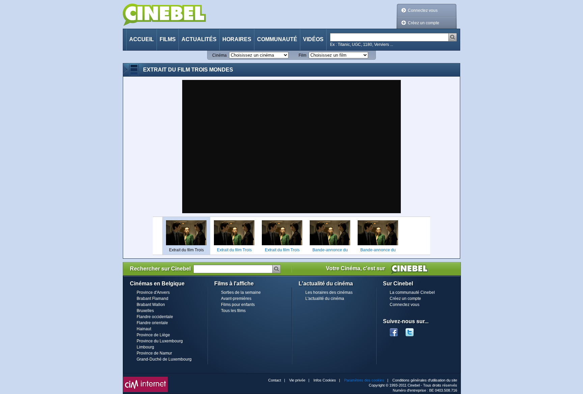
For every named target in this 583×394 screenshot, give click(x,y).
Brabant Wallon (151, 304)
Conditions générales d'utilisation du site (424, 380)
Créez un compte (423, 23)
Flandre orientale (152, 322)
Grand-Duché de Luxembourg (164, 359)
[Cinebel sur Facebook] (394, 330)
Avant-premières (236, 298)
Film (302, 55)
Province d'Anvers (153, 292)
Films (168, 39)
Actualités (199, 39)
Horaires (236, 39)
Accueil (141, 39)
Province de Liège (153, 335)
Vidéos (313, 39)
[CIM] (145, 378)
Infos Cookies (324, 380)
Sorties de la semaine (241, 292)
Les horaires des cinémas (329, 292)
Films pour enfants (238, 304)
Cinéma (219, 55)
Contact (274, 380)
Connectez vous (423, 10)
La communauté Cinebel (412, 292)
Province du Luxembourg (160, 341)
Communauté (277, 39)
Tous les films (233, 310)
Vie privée (297, 380)
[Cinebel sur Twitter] (413, 330)
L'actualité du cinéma (324, 298)
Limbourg (145, 347)
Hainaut (144, 329)
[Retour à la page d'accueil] (164, 14)
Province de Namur (154, 353)
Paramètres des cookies (364, 380)
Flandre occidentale (155, 316)
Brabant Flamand (152, 298)
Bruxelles (145, 310)
